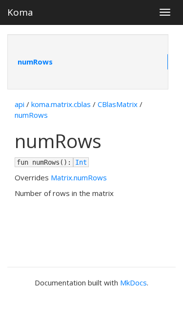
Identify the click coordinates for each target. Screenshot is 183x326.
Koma (20, 12)
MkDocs (133, 282)
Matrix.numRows (79, 177)
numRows (35, 61)
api (19, 104)
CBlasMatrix (118, 104)
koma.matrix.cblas (61, 104)
